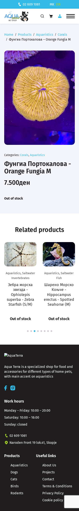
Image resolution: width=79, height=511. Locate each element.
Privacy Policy (53, 493)
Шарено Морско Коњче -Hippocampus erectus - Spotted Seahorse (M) (59, 294)
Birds (15, 486)
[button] (70, 16)
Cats (14, 479)
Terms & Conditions (57, 486)
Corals (62, 35)
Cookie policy (52, 500)
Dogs (14, 472)
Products (24, 35)
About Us (49, 465)
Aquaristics (44, 35)
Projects (48, 472)
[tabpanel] (20, 282)
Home (8, 35)
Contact (48, 479)
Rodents (17, 493)
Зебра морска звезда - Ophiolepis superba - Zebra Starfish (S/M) (20, 294)
